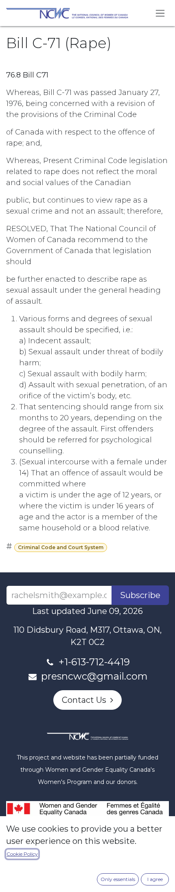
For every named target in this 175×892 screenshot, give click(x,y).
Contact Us (86, 700)
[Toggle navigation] (160, 13)
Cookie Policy (22, 854)
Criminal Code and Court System (60, 547)
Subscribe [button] (140, 595)
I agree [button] (155, 879)
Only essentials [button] (118, 879)
